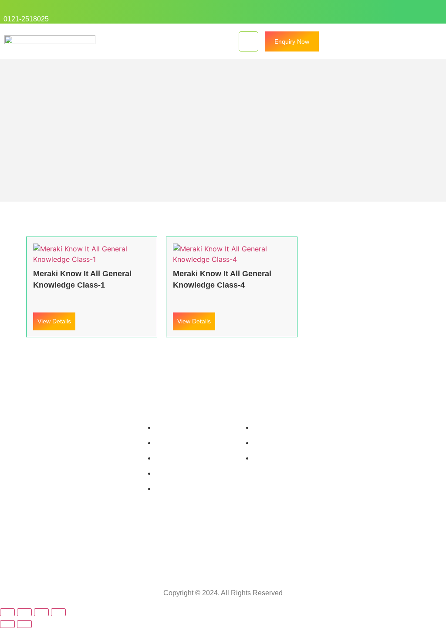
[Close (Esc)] (58, 612)
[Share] (41, 612)
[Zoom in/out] (7, 612)
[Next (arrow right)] (24, 624)
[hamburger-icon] (248, 41)
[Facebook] (384, 11)
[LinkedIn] (401, 11)
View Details (54, 321)
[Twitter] (367, 11)
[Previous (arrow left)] (7, 624)
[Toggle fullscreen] (24, 612)
